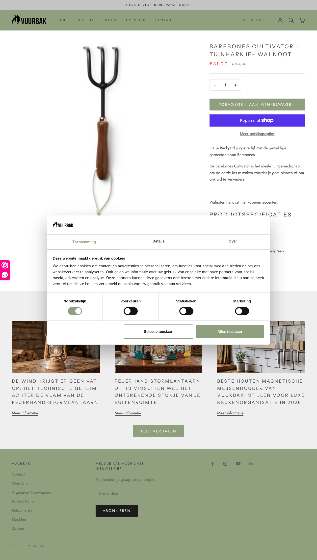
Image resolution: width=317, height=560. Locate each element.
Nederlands (253, 20)
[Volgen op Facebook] (212, 463)
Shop (61, 20)
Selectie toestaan (158, 331)
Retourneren (22, 510)
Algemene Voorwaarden (32, 492)
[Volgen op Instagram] (225, 463)
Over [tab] (233, 241)
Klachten (19, 519)
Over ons (135, 20)
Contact (164, 20)
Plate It (85, 20)
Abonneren (117, 510)
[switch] (131, 311)
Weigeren (87, 331)
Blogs (110, 20)
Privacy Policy (23, 501)
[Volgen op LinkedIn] (251, 463)
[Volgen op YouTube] (238, 463)
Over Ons (20, 483)
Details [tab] (159, 241)
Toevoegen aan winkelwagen (257, 104)
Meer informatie (25, 413)
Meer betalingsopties (257, 133)
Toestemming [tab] (84, 242)
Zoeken (18, 528)
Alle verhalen (158, 431)
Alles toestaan (229, 331)
